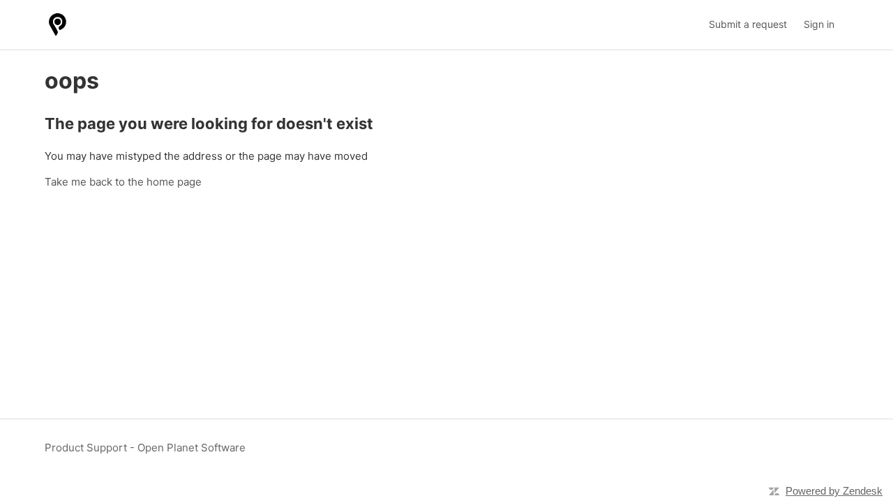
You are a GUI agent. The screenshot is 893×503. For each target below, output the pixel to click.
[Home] (57, 25)
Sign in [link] (819, 24)
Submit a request (748, 24)
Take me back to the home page (123, 181)
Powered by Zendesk (834, 491)
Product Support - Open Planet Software (145, 447)
